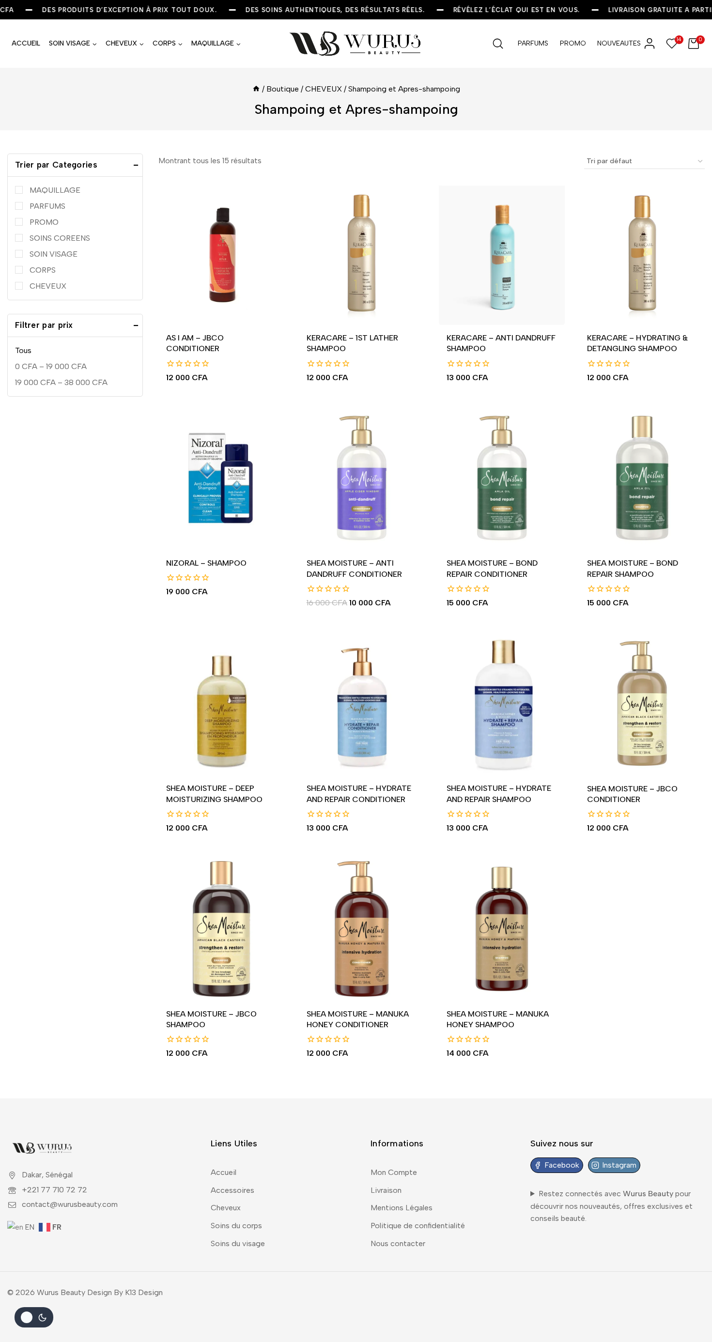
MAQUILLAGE (55, 190)
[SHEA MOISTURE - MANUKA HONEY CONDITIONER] (362, 929)
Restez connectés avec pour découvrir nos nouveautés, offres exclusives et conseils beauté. (611, 1206)
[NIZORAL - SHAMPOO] (221, 478)
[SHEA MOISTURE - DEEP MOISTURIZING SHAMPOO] (221, 703)
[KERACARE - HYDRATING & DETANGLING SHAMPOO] (642, 253)
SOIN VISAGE (53, 254)
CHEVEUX (48, 286)
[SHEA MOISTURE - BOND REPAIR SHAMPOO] (642, 478)
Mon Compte (394, 1172)
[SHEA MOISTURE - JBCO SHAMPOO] (221, 929)
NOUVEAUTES (615, 43)
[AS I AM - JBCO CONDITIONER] (221, 253)
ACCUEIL (26, 43)
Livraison (386, 1190)
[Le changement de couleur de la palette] (34, 1317)
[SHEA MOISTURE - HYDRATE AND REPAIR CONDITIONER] (362, 703)
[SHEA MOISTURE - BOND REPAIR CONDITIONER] (502, 478)
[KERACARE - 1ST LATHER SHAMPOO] (362, 253)
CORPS (43, 270)
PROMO (573, 43)
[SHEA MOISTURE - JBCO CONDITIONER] (642, 703)
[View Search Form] (498, 43)
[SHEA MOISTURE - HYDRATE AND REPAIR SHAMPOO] (502, 703)
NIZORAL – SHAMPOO (206, 563)
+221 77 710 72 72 (54, 1189)
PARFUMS (533, 43)
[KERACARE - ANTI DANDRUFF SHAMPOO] (502, 253)
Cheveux (226, 1207)
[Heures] (256, 88)
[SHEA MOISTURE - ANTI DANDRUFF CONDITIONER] (362, 478)
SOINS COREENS (60, 238)
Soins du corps (236, 1225)
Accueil (223, 1172)
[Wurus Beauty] (356, 43)
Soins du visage (238, 1243)
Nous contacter (398, 1243)
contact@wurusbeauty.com (70, 1204)
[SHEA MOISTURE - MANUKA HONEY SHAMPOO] (502, 929)
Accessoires (232, 1190)
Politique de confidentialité (418, 1225)
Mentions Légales (402, 1207)
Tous (23, 350)
